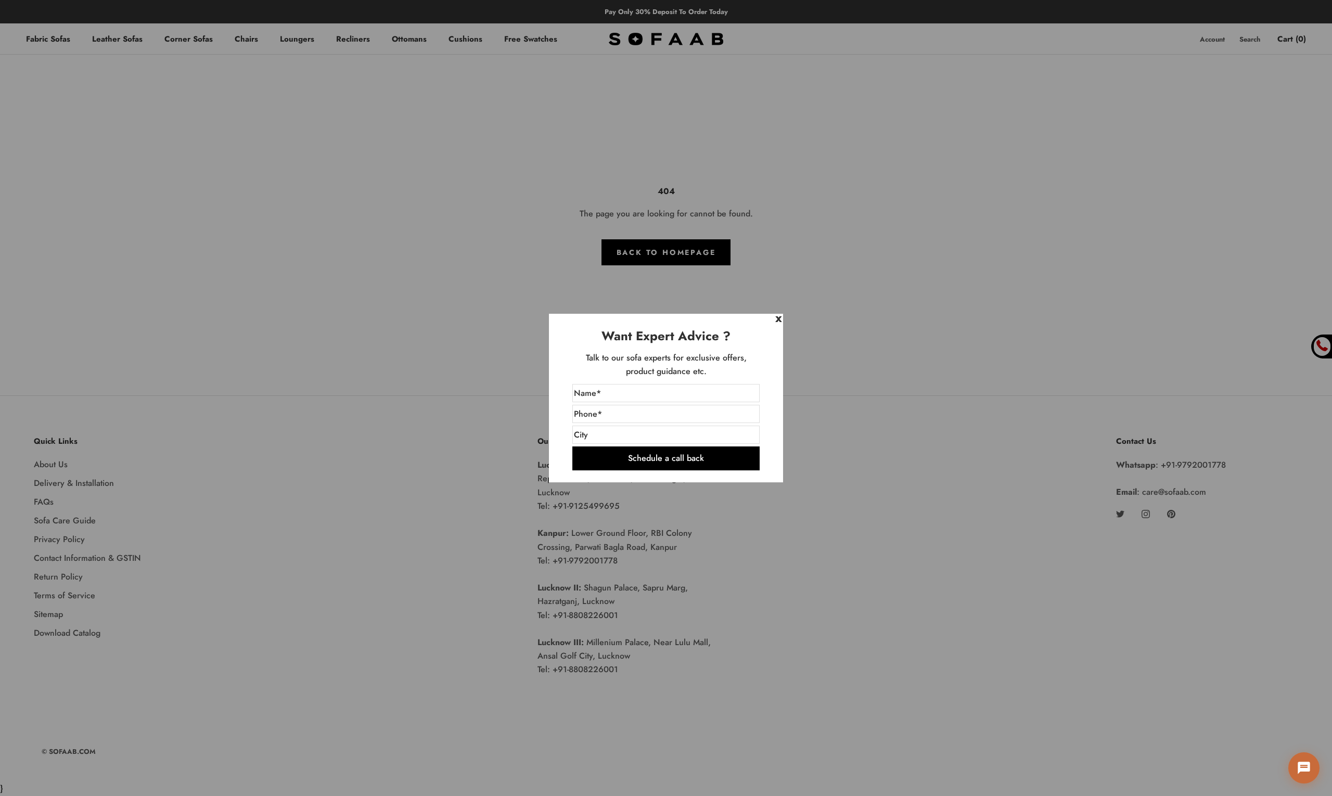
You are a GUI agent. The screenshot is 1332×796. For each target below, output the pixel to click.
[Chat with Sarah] (1304, 768)
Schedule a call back (666, 458)
